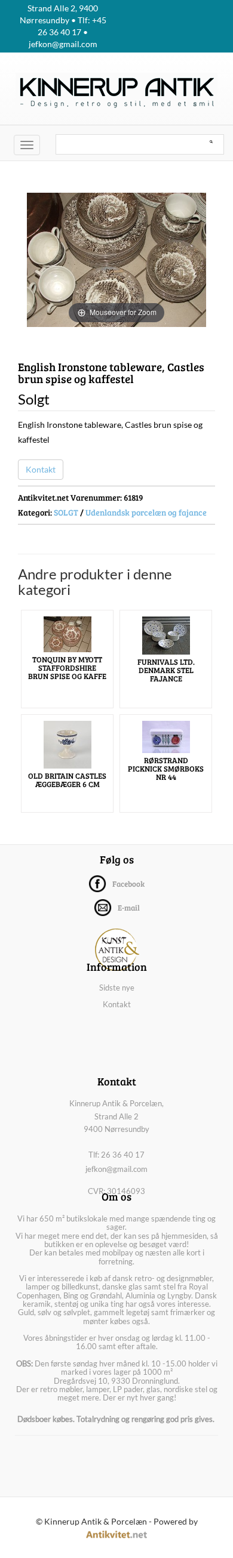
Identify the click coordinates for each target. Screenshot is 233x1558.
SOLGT (66, 512)
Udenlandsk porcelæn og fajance (146, 512)
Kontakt (41, 469)
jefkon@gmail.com (116, 1169)
